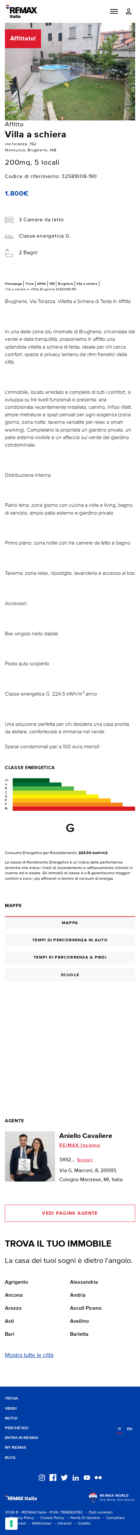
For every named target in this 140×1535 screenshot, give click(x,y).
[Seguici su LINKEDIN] (75, 1477)
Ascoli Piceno (86, 1308)
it (119, 1429)
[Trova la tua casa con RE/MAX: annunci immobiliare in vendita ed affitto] (21, 11)
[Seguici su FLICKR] (98, 1477)
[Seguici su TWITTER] (64, 1477)
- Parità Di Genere (82, 1518)
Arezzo (13, 1308)
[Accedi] (128, 11)
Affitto (41, 283)
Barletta (79, 1334)
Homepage (13, 283)
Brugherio (65, 283)
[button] (113, 11)
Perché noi (16, 1428)
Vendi (11, 1408)
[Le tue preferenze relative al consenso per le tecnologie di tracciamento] (11, 1523)
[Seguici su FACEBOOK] (52, 1477)
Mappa (70, 923)
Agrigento (16, 1282)
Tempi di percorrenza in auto (70, 940)
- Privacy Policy (19, 1518)
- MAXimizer (39, 1523)
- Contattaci (113, 1518)
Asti (9, 1321)
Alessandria (84, 1282)
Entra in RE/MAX (21, 1438)
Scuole (70, 975)
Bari (9, 1334)
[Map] (70, 1040)
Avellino (79, 1321)
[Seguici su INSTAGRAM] (41, 1477)
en (129, 1429)
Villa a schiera (86, 283)
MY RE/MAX (15, 1447)
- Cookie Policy (49, 1518)
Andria (78, 1295)
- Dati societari (98, 1512)
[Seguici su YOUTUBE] (86, 1477)
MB (52, 283)
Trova (29, 283)
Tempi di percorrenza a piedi (70, 957)
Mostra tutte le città (29, 1355)
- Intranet (62, 1523)
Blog (10, 1458)
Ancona (14, 1295)
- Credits (82, 1523)
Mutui (11, 1418)
